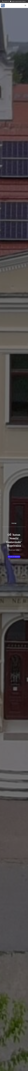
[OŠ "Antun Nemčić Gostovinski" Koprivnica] (3, 5)
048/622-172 (6, 1)
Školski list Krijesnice (14, 556)
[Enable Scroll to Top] (25, 1068)
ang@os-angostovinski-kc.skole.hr (19, 1)
